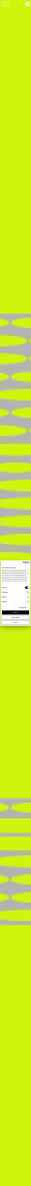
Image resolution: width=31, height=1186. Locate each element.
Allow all (15, 612)
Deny (15, 622)
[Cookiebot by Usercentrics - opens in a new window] (22, 562)
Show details (22, 607)
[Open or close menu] (28, 4)
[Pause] (29, 1184)
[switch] (27, 592)
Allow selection (16, 617)
